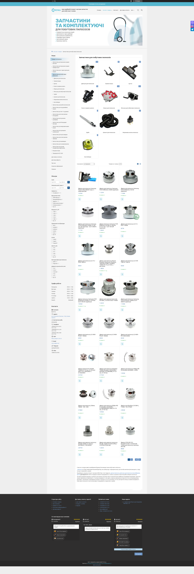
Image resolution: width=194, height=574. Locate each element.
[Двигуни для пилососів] (87, 71)
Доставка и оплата (124, 10)
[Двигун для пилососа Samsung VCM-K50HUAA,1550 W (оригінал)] (130, 176)
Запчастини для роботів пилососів (61, 104)
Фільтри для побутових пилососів (130, 108)
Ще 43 (54, 257)
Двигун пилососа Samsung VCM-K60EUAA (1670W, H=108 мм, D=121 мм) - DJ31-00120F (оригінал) (109, 226)
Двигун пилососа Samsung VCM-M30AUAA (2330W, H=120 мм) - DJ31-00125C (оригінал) (87, 300)
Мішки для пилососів (109, 108)
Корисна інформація (57, 166)
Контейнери (87, 157)
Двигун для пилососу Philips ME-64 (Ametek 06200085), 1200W (130, 369)
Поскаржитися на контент (93, 563)
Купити (79, 199)
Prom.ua (104, 562)
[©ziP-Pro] (56, 10)
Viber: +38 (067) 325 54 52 (106, 511)
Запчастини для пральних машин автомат (61, 63)
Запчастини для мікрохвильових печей (61, 127)
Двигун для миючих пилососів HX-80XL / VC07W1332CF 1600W (109, 299)
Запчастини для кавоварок (59, 141)
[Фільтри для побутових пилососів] (130, 96)
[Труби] (87, 120)
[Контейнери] (87, 144)
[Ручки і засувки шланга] (87, 96)
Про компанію (56, 503)
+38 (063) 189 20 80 (104, 503)
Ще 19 (54, 220)
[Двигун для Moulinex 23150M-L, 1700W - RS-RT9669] (130, 394)
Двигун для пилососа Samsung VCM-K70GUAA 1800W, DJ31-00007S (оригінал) (130, 300)
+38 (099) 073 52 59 (104, 505)
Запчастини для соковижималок (61, 144)
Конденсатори (56, 150)
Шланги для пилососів (109, 132)
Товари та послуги (57, 59)
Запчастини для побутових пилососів (59, 75)
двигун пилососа (115, 473)
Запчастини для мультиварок (60, 134)
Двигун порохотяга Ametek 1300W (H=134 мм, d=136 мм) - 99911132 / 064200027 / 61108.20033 (87, 370)
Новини (54, 169)
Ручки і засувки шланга (87, 108)
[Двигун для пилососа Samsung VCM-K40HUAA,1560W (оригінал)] (109, 176)
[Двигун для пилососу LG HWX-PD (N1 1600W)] (109, 323)
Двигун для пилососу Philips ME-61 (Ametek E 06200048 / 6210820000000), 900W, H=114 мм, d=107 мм (109, 407)
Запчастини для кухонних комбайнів (59, 119)
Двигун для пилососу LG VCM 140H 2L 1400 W (129, 261)
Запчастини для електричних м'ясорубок (60, 115)
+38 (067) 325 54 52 (104, 502)
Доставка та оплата (81, 502)
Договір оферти (56, 160)
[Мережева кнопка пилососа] (130, 120)
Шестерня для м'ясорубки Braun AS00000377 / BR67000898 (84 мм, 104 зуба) (127, 526)
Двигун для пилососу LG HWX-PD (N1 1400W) (87, 335)
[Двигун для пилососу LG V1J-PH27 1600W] (130, 212)
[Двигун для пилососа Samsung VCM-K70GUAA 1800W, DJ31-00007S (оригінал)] (130, 287)
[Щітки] (130, 71)
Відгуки (78, 505)
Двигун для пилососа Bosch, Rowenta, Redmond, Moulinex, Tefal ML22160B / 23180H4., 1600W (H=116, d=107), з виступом (108, 263)
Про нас (54, 163)
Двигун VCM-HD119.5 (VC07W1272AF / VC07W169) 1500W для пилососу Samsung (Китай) (129, 444)
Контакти (115, 10)
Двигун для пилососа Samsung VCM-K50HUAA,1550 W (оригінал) (130, 190)
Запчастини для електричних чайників (60, 138)
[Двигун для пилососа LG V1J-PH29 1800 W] (87, 249)
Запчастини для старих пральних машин (61, 71)
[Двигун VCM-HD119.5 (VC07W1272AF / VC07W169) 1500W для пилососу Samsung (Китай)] (130, 430)
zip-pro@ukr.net (55, 343)
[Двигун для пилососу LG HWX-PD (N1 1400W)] (87, 323)
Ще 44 (54, 234)
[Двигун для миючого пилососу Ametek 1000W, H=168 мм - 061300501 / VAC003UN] (87, 430)
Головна (99, 10)
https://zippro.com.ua (57, 338)
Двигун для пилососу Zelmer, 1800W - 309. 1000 (86, 406)
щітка (78, 474)
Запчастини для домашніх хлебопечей (59, 131)
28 (136, 459)
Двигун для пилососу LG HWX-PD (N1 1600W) (108, 335)
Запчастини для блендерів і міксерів (60, 123)
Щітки (130, 83)
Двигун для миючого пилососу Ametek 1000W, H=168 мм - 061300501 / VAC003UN (87, 444)
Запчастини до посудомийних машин (60, 108)
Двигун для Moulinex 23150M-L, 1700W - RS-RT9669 (130, 406)
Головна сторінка (57, 502)
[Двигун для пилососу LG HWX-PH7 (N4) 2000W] (130, 323)
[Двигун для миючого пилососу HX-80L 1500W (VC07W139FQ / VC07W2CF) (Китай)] (109, 430)
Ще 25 (54, 277)
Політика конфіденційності (59, 507)
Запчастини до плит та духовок (61, 111)
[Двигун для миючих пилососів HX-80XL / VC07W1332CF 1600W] (109, 287)
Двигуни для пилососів (87, 83)
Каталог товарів (107, 10)
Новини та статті (57, 505)
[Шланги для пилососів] (109, 120)
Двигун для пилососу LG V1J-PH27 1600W (129, 224)
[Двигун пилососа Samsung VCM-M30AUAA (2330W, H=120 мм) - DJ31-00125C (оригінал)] (87, 287)
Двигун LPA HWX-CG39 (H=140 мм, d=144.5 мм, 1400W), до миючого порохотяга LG (97, 529)
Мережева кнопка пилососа (130, 132)
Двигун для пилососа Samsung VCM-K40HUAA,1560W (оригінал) (109, 189)
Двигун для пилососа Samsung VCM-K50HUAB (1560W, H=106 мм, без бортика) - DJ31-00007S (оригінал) (87, 226)
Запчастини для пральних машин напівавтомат (61, 67)
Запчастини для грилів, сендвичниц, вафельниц (59, 147)
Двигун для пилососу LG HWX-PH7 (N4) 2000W (129, 335)
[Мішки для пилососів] (109, 96)
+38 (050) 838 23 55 (104, 507)
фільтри (122, 473)
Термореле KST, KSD (58, 153)
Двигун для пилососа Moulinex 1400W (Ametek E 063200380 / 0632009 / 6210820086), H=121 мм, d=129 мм (108, 370)
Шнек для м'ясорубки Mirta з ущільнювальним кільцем (64, 526)
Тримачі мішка (109, 83)
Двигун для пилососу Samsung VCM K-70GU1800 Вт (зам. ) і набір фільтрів (87, 190)
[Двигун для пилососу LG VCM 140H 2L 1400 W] (130, 249)
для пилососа (128, 473)
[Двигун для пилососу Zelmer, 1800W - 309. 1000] (87, 394)
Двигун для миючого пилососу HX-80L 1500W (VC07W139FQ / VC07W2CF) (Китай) (108, 444)
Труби (87, 132)
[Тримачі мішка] (109, 71)
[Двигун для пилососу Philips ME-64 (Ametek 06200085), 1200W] (130, 357)
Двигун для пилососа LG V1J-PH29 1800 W (86, 261)
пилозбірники (136, 473)
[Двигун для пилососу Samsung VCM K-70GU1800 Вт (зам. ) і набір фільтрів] (87, 176)
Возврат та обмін (80, 503)
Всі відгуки (138, 554)
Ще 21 (54, 206)
